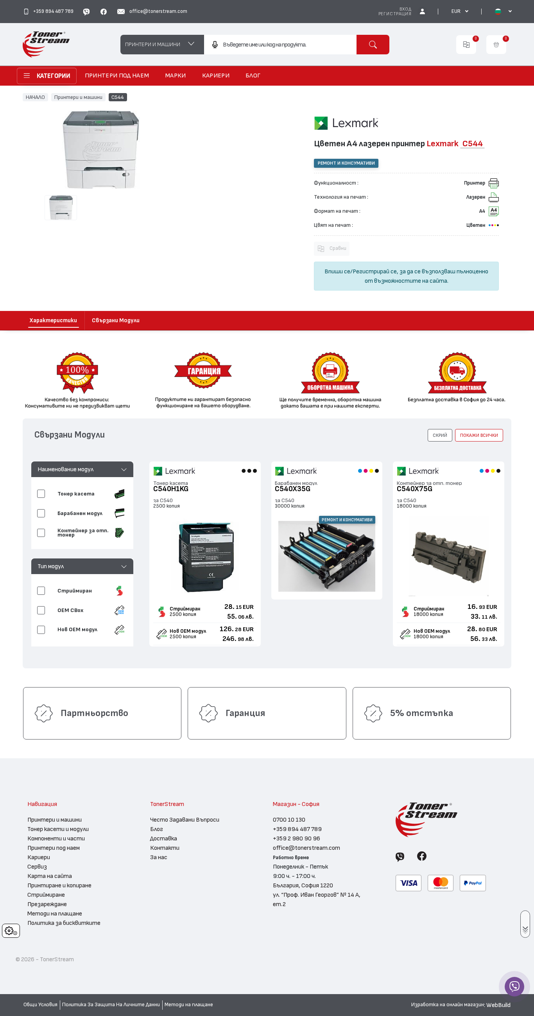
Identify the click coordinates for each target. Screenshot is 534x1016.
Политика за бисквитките (63, 923)
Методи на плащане (54, 913)
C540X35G (292, 489)
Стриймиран (185, 609)
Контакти (164, 848)
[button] (82, 469)
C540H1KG (170, 489)
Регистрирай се (375, 271)
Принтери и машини (78, 97)
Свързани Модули (116, 320)
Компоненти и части (56, 838)
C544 (117, 97)
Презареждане (47, 904)
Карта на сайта (49, 876)
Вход (405, 9)
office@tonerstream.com (306, 848)
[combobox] (280, 44)
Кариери (38, 857)
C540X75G (414, 489)
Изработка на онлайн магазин (447, 1004)
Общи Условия (40, 1004)
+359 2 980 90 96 (296, 838)
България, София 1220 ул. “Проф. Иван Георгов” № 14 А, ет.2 (316, 894)
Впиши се (337, 271)
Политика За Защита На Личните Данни (111, 1004)
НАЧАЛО (35, 97)
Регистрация (395, 14)
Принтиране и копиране (59, 885)
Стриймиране (46, 895)
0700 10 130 (289, 820)
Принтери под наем (53, 848)
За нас (158, 857)
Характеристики (53, 320)
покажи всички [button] (479, 435)
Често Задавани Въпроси (184, 820)
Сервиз (37, 866)
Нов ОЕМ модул (188, 631)
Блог (156, 829)
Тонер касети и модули (58, 829)
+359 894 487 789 (297, 829)
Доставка (163, 838)
